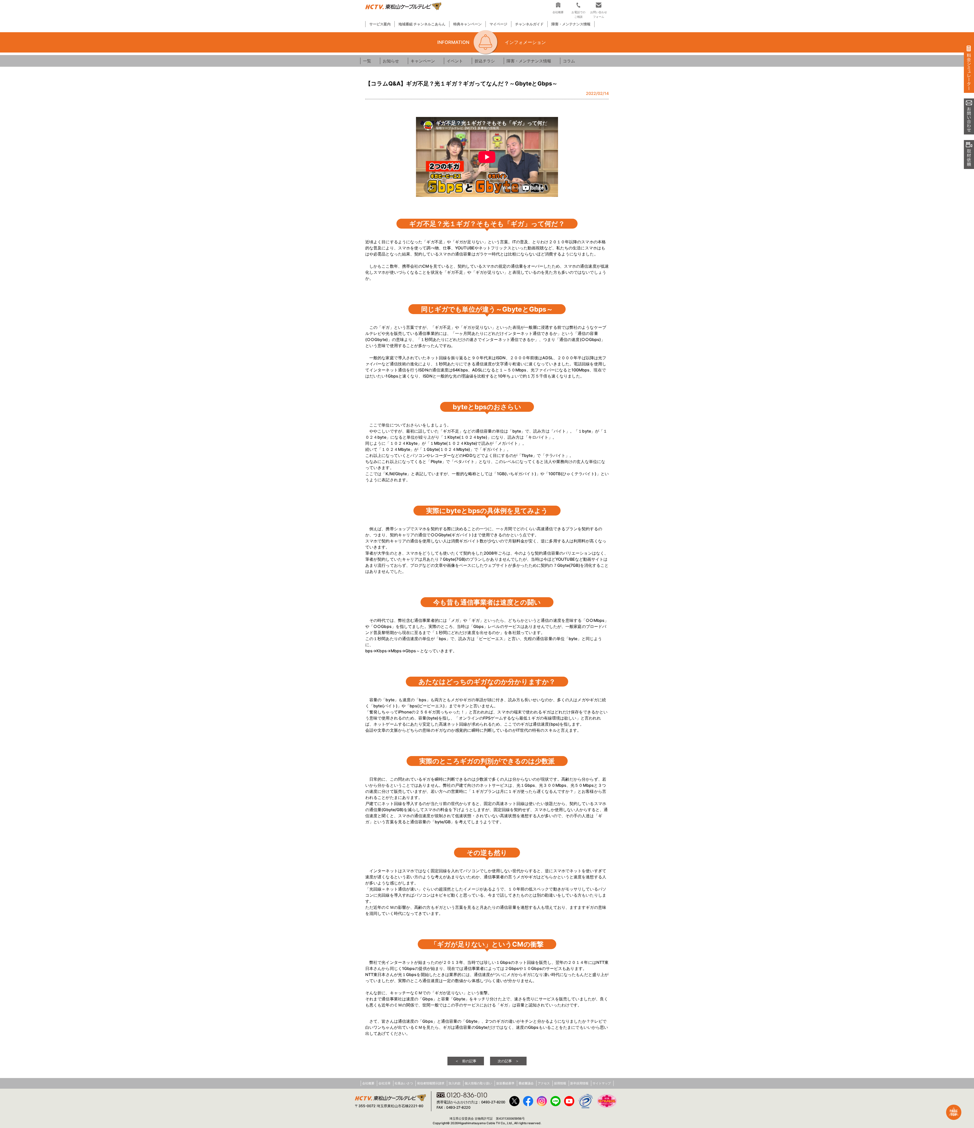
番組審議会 (526, 1083)
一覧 (367, 60)
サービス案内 (380, 24)
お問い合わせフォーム (598, 14)
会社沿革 (384, 1083)
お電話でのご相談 (578, 14)
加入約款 (454, 1083)
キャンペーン (423, 60)
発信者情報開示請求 (430, 1083)
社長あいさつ (404, 1083)
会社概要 (368, 1083)
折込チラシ (485, 60)
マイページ (498, 24)
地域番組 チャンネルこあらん (421, 24)
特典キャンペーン (467, 24)
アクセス (544, 1083)
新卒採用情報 (579, 1083)
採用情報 (560, 1083)
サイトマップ (602, 1083)
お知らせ (391, 60)
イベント (455, 60)
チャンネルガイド (529, 24)
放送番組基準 (505, 1083)
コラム (569, 60)
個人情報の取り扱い (478, 1083)
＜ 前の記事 (465, 1061)
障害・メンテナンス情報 (570, 24)
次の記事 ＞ (508, 1061)
